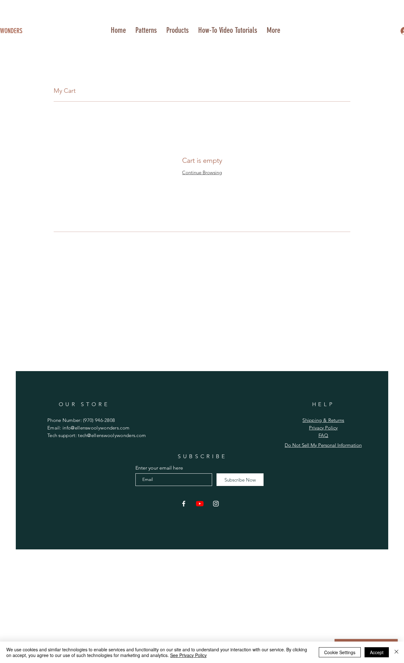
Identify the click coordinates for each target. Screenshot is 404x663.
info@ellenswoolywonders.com (95, 428)
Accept (376, 652)
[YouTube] (200, 503)
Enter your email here (159, 468)
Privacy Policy (323, 428)
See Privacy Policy (188, 655)
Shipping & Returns (323, 420)
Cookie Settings (339, 652)
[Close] (396, 652)
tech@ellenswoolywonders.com (112, 435)
